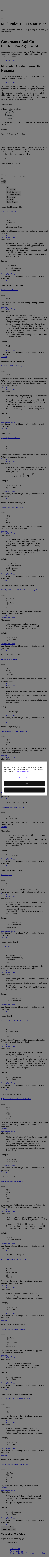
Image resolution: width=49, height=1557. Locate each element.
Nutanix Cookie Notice (23, 771)
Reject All (24, 783)
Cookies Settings (24, 777)
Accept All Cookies (24, 790)
